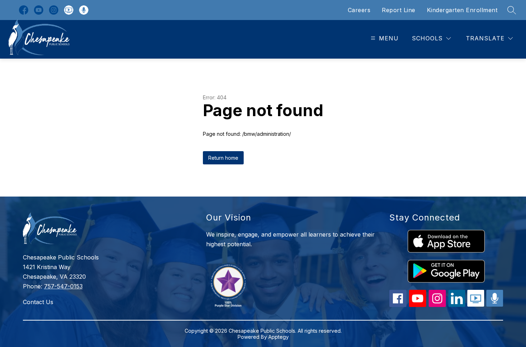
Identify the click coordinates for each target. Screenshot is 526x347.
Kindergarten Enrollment (462, 10)
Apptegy (278, 337)
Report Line (398, 10)
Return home (223, 158)
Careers (359, 10)
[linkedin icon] (457, 304)
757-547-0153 (63, 286)
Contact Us (38, 302)
